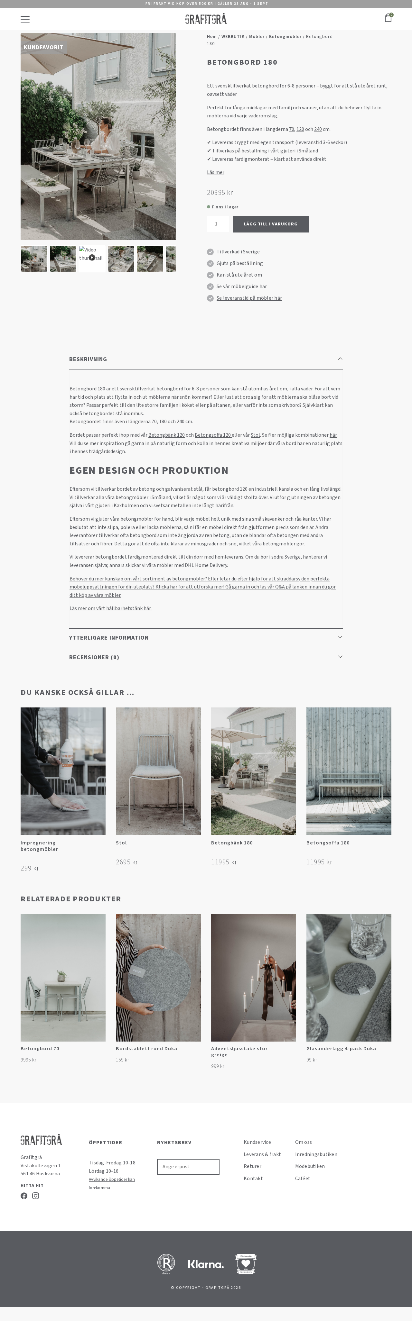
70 (291, 129)
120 (300, 129)
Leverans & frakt (262, 1154)
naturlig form (172, 443)
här (333, 435)
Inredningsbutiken (316, 1154)
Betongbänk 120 (166, 435)
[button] (100, 845)
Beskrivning (88, 359)
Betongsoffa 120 (213, 435)
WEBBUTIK (233, 36)
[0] (388, 21)
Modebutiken (310, 1166)
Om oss (303, 1142)
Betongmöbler (285, 36)
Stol (255, 435)
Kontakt (253, 1178)
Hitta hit (32, 1185)
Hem (212, 36)
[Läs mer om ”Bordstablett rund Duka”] (195, 1052)
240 (318, 129)
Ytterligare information (109, 638)
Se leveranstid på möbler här (249, 298)
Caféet (303, 1178)
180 (163, 421)
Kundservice (257, 1142)
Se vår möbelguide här (242, 286)
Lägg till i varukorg (271, 224)
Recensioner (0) (94, 657)
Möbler (257, 36)
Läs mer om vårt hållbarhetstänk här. (111, 608)
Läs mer (215, 172)
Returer (252, 1166)
